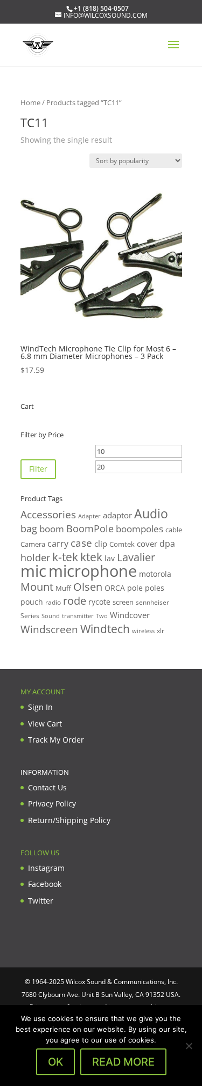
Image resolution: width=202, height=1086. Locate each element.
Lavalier (136, 557)
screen (123, 602)
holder (35, 557)
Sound (50, 616)
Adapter (89, 516)
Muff (63, 588)
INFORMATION (44, 772)
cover (147, 543)
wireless (143, 631)
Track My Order (56, 740)
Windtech (105, 628)
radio (53, 602)
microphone (92, 571)
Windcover (130, 615)
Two (102, 616)
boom (51, 529)
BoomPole (90, 528)
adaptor (117, 515)
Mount (36, 586)
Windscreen (49, 629)
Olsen (87, 586)
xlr (160, 630)
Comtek (122, 544)
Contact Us (47, 787)
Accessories (48, 514)
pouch (31, 602)
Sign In (40, 707)
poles (154, 588)
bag (28, 528)
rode (74, 600)
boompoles (139, 529)
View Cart (45, 723)
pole (135, 588)
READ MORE (123, 1061)
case (81, 542)
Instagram (46, 868)
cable (173, 529)
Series (29, 615)
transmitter (78, 616)
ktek (91, 556)
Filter (38, 469)
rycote (99, 602)
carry (57, 543)
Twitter (40, 901)
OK (55, 1061)
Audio (151, 513)
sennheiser (152, 602)
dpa (167, 543)
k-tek (65, 556)
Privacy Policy (52, 803)
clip (100, 543)
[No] (188, 1045)
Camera (32, 544)
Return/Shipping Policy (69, 820)
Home (30, 102)
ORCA (115, 588)
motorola (155, 574)
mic (33, 571)
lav (110, 558)
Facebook (44, 884)
